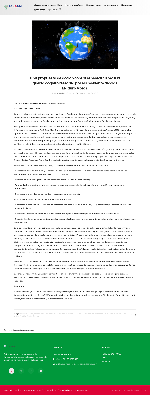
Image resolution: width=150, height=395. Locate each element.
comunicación (27, 314)
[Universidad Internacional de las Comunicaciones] (13, 7)
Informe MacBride (74, 314)
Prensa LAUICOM (63, 93)
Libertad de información (94, 314)
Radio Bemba (33, 316)
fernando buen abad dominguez (49, 314)
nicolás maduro (114, 314)
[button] (60, 9)
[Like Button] (131, 315)
